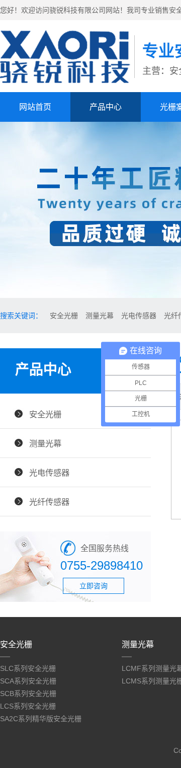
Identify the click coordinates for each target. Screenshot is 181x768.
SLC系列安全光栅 (28, 668)
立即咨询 (93, 586)
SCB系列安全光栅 (28, 693)
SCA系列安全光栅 (28, 681)
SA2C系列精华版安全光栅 (40, 719)
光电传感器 (138, 316)
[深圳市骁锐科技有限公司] (67, 81)
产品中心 (105, 107)
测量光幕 (99, 316)
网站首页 (35, 107)
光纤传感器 (49, 501)
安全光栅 (64, 316)
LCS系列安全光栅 (28, 706)
